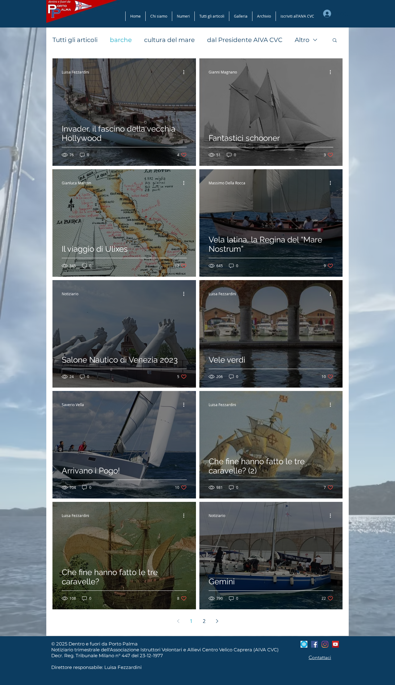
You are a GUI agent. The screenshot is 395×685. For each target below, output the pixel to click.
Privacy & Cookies (270, 343)
